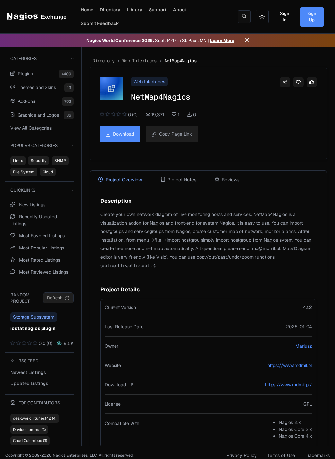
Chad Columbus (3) (30, 440)
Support (158, 10)
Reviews (230, 180)
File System (24, 171)
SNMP (60, 160)
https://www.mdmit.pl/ (288, 385)
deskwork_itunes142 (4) (34, 418)
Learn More (222, 40)
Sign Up (311, 17)
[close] (247, 40)
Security (38, 160)
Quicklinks (22, 190)
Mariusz (303, 346)
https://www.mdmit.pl (289, 365)
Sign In (284, 17)
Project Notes (182, 180)
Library (134, 10)
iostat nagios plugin (33, 328)
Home (87, 10)
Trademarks (318, 455)
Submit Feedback (100, 23)
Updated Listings (29, 383)
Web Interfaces (139, 61)
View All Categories (31, 128)
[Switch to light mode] (262, 16)
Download (123, 134)
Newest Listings (28, 372)
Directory (110, 10)
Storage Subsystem (33, 317)
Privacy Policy (241, 455)
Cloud (48, 171)
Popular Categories (34, 145)
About (179, 10)
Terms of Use (281, 455)
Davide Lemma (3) (29, 429)
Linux (18, 160)
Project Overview (124, 180)
